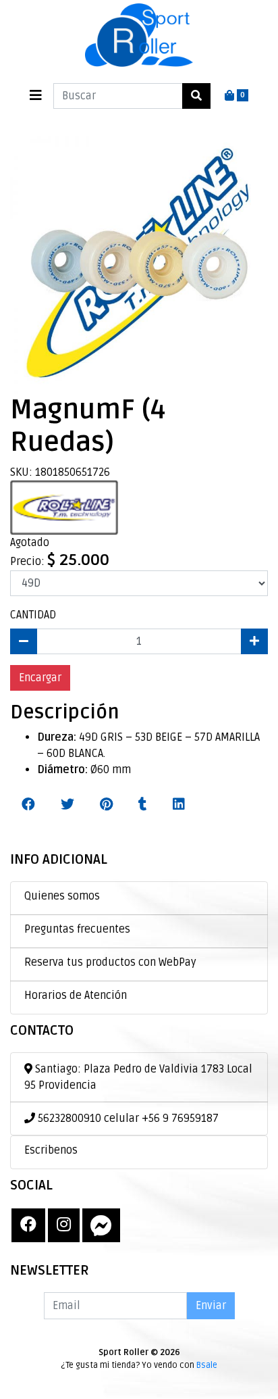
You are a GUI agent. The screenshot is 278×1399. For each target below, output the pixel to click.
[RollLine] (64, 507)
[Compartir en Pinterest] (106, 805)
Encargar (40, 678)
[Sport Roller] (139, 36)
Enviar (211, 1305)
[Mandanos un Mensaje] (101, 1225)
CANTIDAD (33, 615)
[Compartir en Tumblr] (143, 805)
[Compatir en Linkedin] (178, 805)
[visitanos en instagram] (64, 1225)
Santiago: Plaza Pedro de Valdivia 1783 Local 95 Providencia (138, 1077)
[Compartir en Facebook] (28, 805)
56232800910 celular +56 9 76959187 (127, 1118)
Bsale (206, 1365)
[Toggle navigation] (36, 95)
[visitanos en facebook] (28, 1225)
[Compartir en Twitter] (67, 805)
